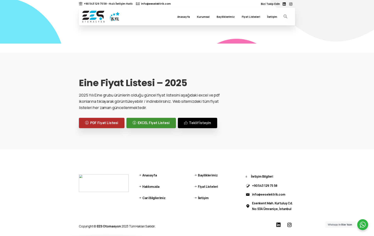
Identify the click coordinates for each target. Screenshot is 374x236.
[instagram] (291, 4)
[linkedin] (284, 4)
